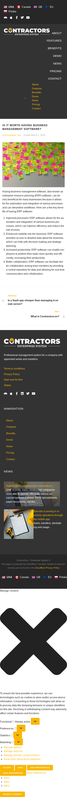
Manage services (13, 751)
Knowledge (10, 135)
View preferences (40, 767)
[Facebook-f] (16, 17)
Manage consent (12, 794)
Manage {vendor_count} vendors (22, 755)
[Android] (5, 17)
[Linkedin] (22, 393)
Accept (7, 767)
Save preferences (13, 773)
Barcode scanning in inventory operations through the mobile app (48, 515)
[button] (33, 642)
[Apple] (11, 17)
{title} (6, 777)
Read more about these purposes (22, 759)
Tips (19, 135)
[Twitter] (22, 17)
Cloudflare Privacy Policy (47, 567)
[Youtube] (27, 17)
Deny (20, 767)
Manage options (13, 747)
